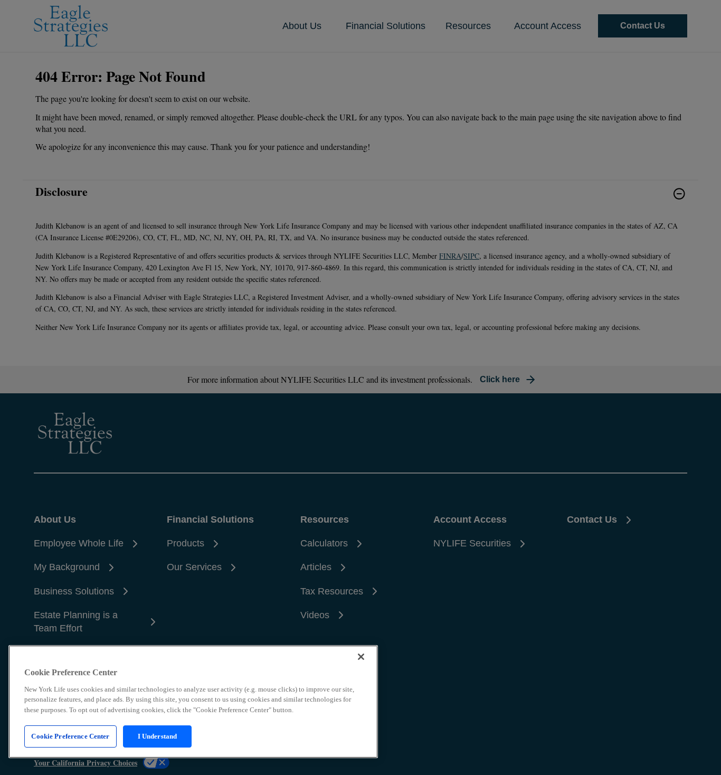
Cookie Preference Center (70, 736)
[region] (193, 701)
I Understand (157, 736)
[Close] (361, 656)
